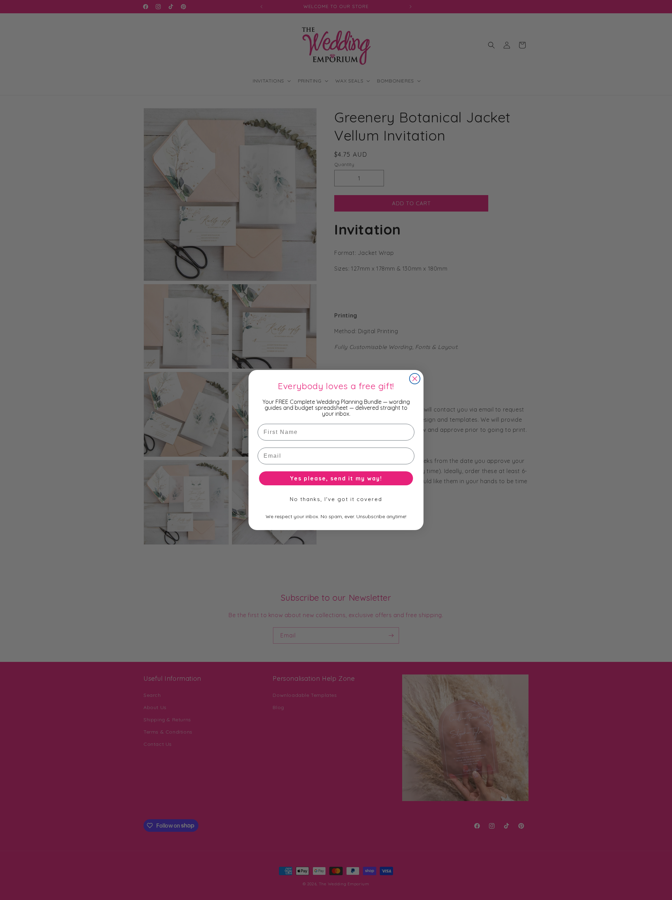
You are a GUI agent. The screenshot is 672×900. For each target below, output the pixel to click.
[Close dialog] (415, 378)
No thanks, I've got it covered (336, 499)
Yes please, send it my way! (336, 478)
